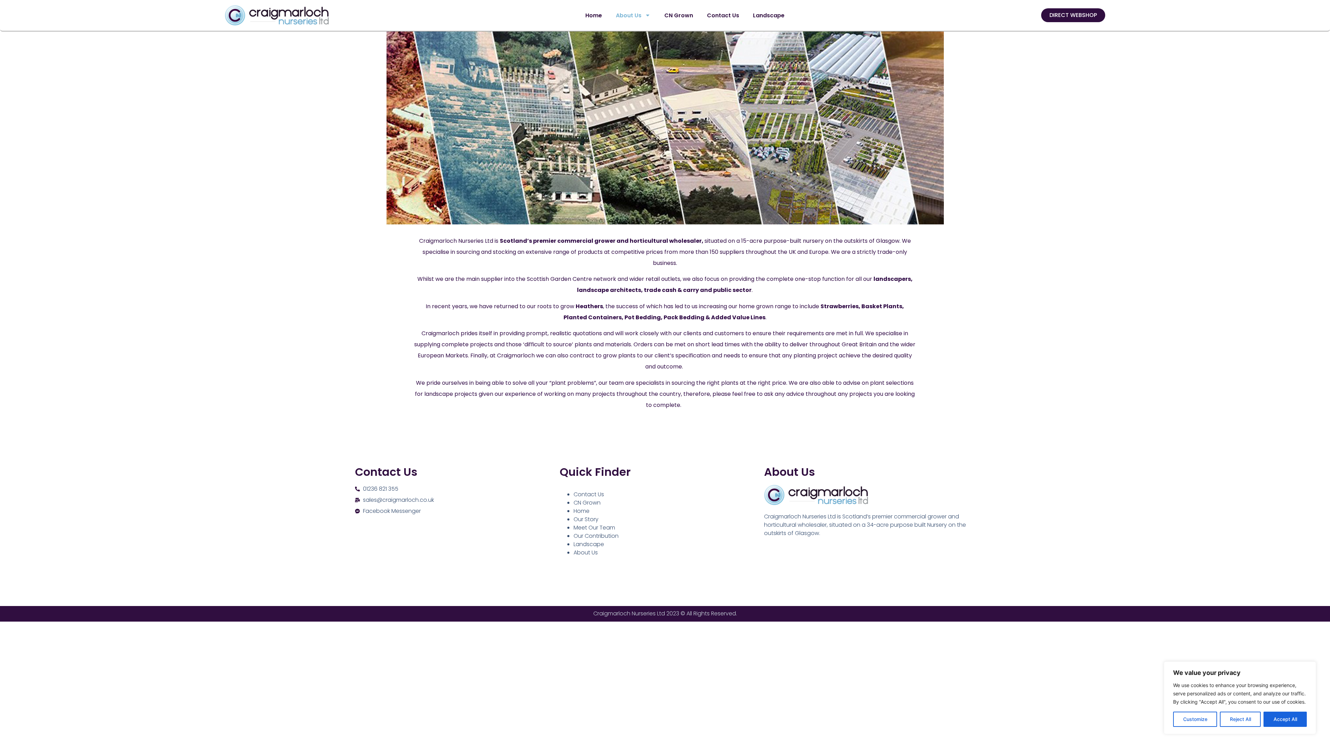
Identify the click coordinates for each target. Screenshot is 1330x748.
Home (593, 15)
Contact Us (723, 15)
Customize (1195, 719)
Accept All (1285, 719)
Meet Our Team (594, 528)
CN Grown (678, 15)
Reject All (1240, 719)
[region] (1240, 697)
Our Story (586, 519)
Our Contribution (596, 536)
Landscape (768, 15)
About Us (628, 15)
